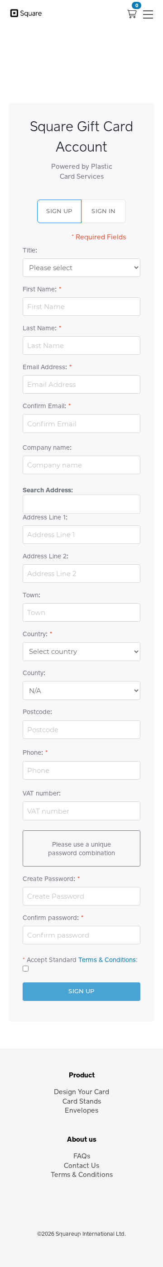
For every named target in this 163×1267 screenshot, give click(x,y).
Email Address (44, 367)
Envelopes (81, 1110)
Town (30, 595)
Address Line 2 (45, 556)
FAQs (81, 1156)
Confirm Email (43, 406)
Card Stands (81, 1101)
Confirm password (50, 917)
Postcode (36, 711)
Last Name (39, 328)
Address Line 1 (44, 517)
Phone (32, 752)
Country (34, 634)
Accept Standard (52, 959)
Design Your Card (81, 1091)
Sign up (59, 210)
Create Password (48, 878)
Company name (46, 447)
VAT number (41, 793)
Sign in (103, 210)
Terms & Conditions (107, 959)
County (33, 672)
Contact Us (81, 1165)
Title (29, 250)
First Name (39, 289)
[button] (148, 14)
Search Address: (48, 490)
